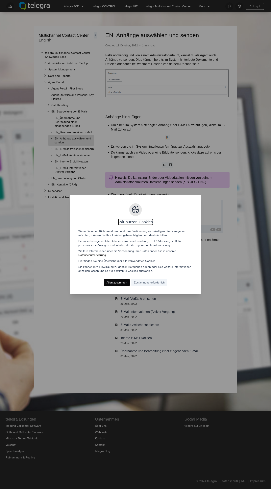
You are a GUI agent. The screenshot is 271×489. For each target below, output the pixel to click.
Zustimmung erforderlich (149, 282)
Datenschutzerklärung (92, 255)
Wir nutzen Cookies (135, 222)
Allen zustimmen (117, 282)
